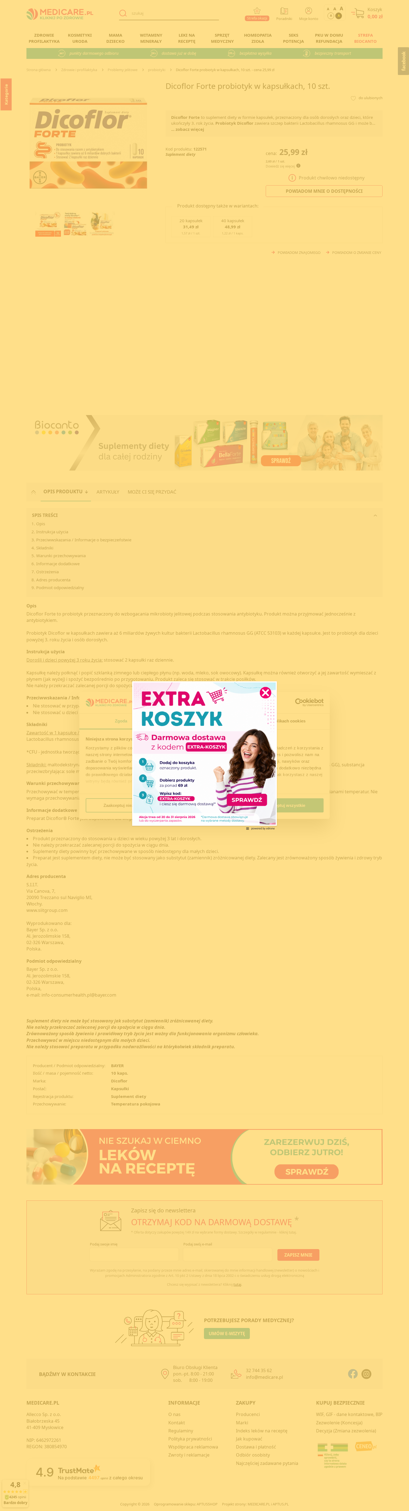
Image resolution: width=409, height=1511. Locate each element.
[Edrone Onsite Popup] (204, 755)
